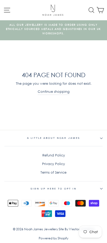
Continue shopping (54, 91)
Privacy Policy (53, 164)
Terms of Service (53, 172)
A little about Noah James (53, 138)
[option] (53, 29)
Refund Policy (53, 155)
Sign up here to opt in (53, 188)
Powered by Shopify (53, 238)
